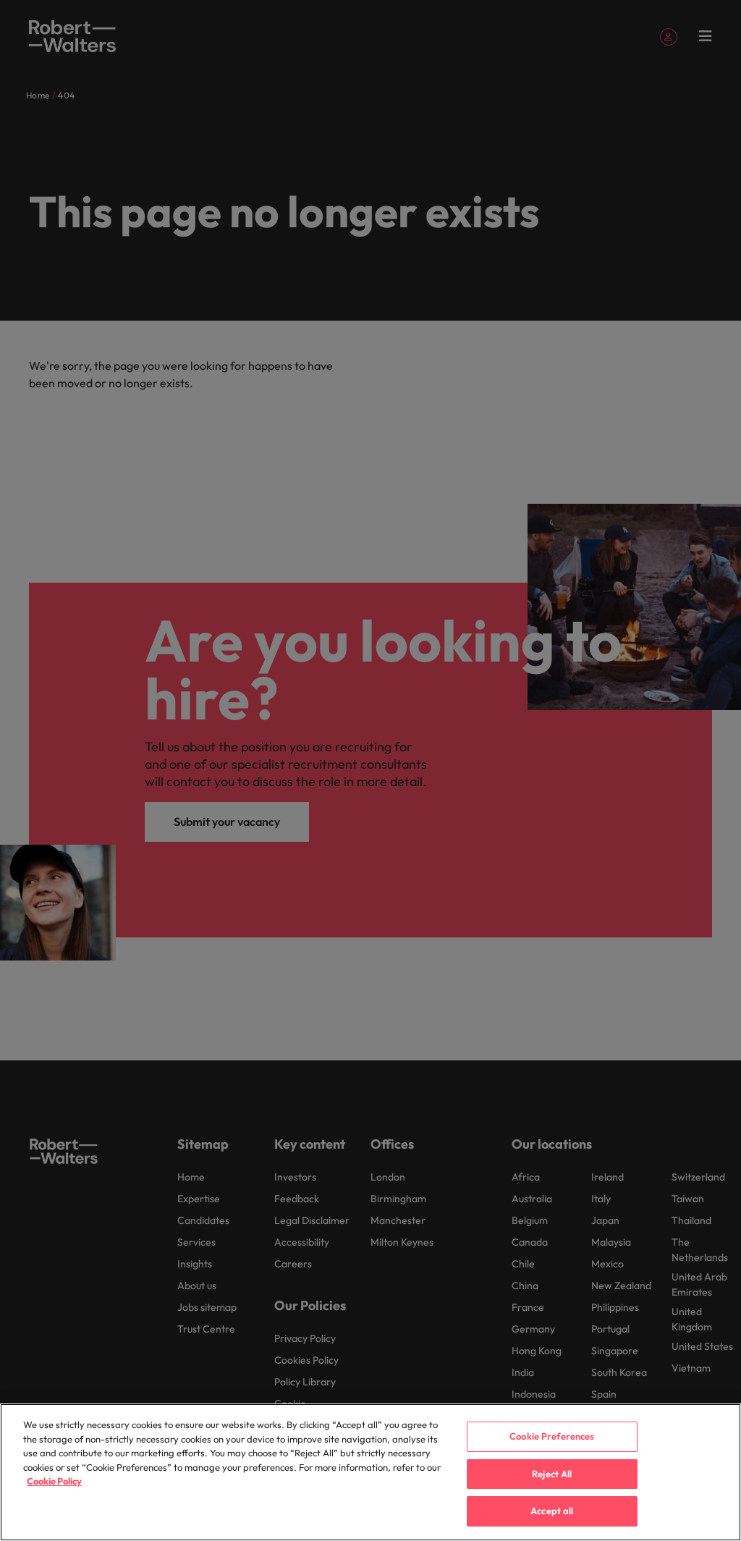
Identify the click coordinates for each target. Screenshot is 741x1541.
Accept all (551, 1510)
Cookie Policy (54, 1481)
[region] (370, 1472)
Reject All (552, 1473)
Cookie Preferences (551, 1436)
